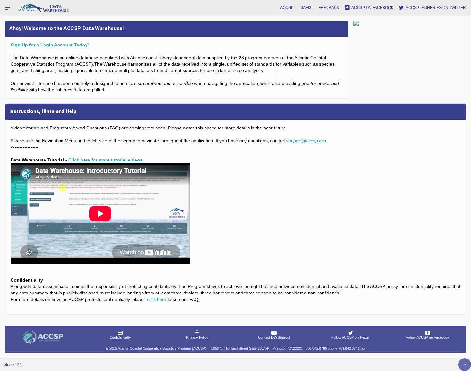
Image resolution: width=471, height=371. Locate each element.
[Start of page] (464, 364)
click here (156, 299)
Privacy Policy (197, 337)
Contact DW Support (274, 337)
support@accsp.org (306, 140)
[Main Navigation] (8, 8)
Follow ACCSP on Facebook (428, 337)
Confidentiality (120, 337)
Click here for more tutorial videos (105, 159)
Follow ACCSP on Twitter (350, 337)
